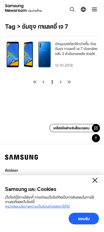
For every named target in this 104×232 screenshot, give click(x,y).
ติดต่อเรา (11, 170)
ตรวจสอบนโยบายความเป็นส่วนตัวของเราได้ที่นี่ (37, 206)
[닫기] (95, 180)
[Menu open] (94, 9)
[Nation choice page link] (83, 9)
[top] (96, 138)
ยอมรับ (84, 218)
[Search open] (72, 9)
